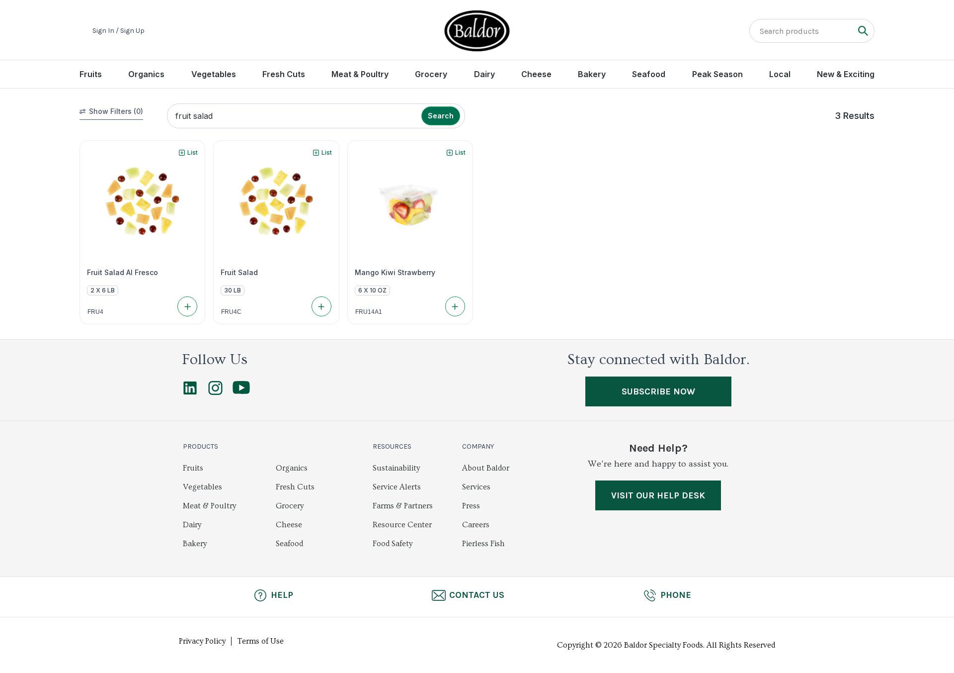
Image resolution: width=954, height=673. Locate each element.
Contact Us (476, 594)
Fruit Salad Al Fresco (122, 273)
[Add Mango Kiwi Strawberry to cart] (455, 306)
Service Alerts (397, 486)
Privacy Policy (202, 641)
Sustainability (396, 468)
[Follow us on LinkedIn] (190, 392)
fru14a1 (368, 311)
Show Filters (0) (116, 111)
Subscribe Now (658, 391)
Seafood (648, 74)
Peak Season (717, 74)
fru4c (231, 311)
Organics (146, 74)
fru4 (95, 311)
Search (441, 115)
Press (471, 505)
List (192, 152)
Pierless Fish (483, 543)
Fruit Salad (239, 273)
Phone (675, 594)
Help (282, 594)
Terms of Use (261, 641)
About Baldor (485, 468)
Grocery (431, 74)
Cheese (536, 74)
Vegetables (213, 74)
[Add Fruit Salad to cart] (321, 306)
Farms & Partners (403, 505)
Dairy (484, 74)
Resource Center (402, 524)
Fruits (91, 74)
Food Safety (392, 543)
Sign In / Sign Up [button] (118, 31)
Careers (475, 524)
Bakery (592, 74)
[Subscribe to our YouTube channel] (241, 391)
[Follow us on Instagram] (215, 392)
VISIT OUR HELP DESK (658, 495)
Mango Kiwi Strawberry (395, 273)
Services (476, 486)
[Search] (862, 30)
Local (780, 74)
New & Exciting (845, 74)
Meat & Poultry (360, 74)
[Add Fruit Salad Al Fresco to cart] (187, 306)
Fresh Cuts (283, 74)
